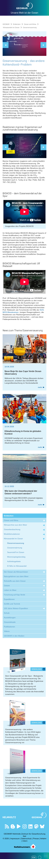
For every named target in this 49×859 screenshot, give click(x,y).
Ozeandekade (10, 622)
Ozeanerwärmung (14, 548)
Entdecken (17, 24)
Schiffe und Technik (12, 604)
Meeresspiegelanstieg (16, 557)
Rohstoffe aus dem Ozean (15, 581)
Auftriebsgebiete (14, 561)
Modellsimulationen (12, 534)
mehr (40, 387)
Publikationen (9, 627)
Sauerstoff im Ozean (15, 552)
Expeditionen (9, 599)
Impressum (15, 838)
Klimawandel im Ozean (11, 27)
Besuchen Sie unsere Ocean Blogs (12, 826)
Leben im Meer (10, 590)
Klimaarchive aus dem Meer (15, 525)
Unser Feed (7, 826)
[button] (46, 855)
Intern (25, 841)
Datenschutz (26, 838)
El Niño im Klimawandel (17, 566)
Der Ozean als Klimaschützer (16, 572)
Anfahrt (43, 838)
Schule (7, 613)
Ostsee (7, 586)
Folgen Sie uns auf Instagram (24, 826)
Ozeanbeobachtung (12, 529)
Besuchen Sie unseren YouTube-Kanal (18, 826)
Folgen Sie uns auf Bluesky (42, 826)
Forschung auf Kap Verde (14, 595)
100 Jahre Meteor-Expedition (16, 608)
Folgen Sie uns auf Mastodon (36, 826)
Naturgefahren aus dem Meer (16, 576)
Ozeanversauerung (15, 543)
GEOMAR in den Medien (14, 636)
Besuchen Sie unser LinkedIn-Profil (30, 826)
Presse (36, 838)
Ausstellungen (10, 617)
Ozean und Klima (30, 24)
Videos (7, 631)
